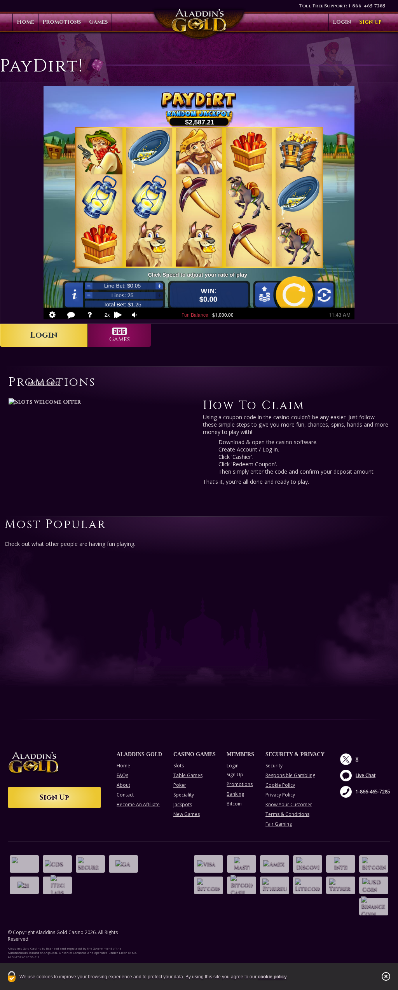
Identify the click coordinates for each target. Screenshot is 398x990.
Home (25, 22)
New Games (186, 814)
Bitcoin (234, 803)
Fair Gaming (278, 824)
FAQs (122, 775)
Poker (179, 785)
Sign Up (370, 22)
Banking (235, 794)
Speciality (183, 794)
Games (98, 22)
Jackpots (182, 804)
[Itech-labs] (57, 885)
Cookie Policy (280, 785)
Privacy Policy (280, 794)
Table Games (187, 775)
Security (274, 765)
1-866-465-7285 (367, 6)
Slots (178, 765)
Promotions (61, 22)
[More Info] (102, 402)
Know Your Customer (288, 804)
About (123, 785)
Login (342, 22)
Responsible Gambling (290, 775)
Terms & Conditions (287, 814)
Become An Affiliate (138, 804)
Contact (125, 794)
